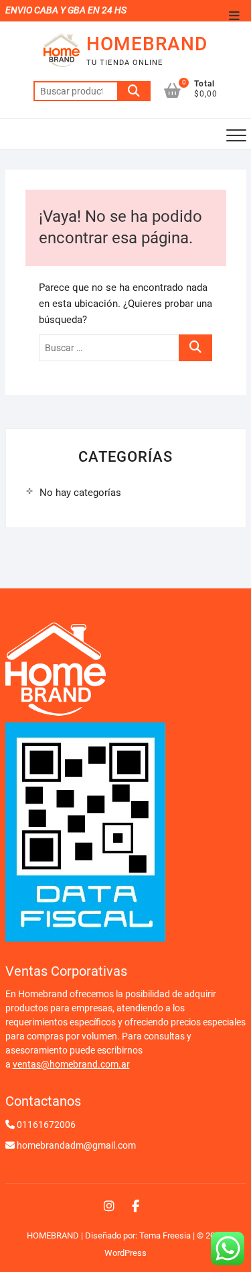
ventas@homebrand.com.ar (71, 1064)
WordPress (125, 1253)
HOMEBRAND (146, 44)
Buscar (134, 91)
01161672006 (46, 1124)
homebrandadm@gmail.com (76, 1145)
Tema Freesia (165, 1235)
